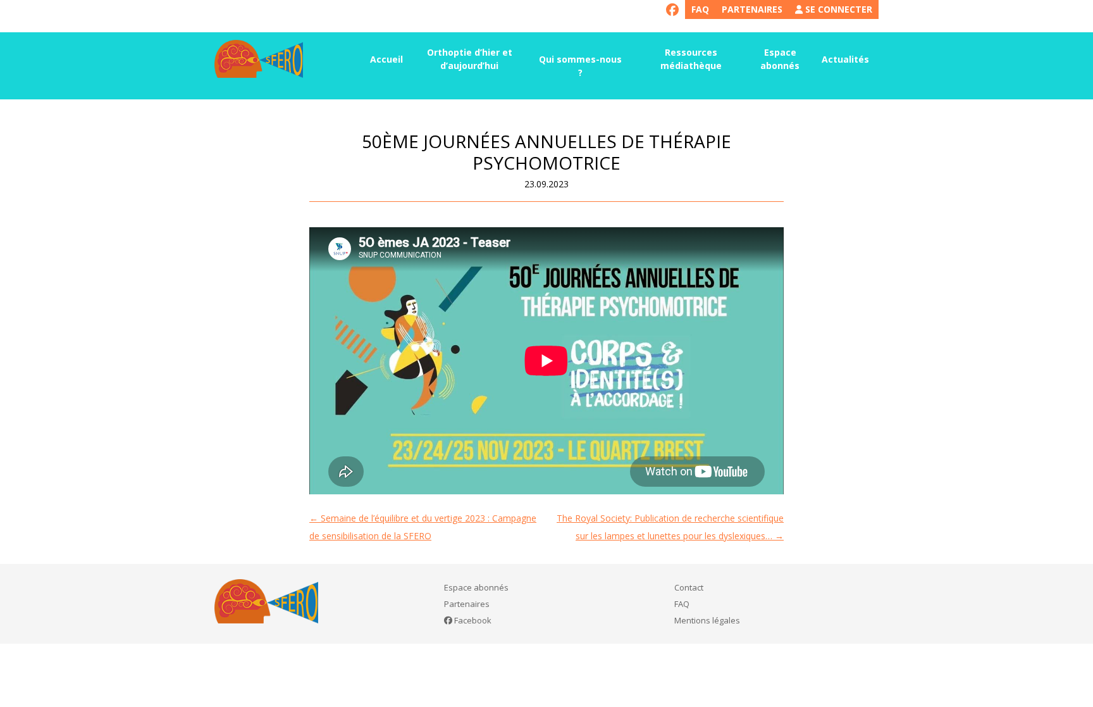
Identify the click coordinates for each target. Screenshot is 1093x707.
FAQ (700, 9)
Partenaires (752, 9)
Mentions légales (707, 620)
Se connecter (837, 9)
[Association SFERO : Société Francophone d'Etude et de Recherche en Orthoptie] (258, 59)
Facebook (471, 620)
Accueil (386, 59)
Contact (688, 587)
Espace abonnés (780, 59)
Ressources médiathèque (691, 59)
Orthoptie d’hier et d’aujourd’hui (469, 59)
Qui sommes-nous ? (580, 65)
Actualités (845, 59)
